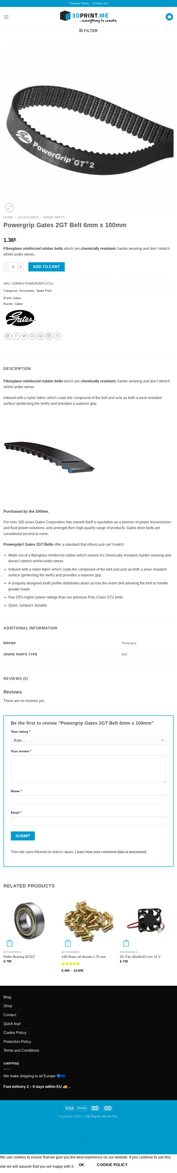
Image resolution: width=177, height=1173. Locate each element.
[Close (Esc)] (4, 1126)
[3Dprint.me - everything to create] (88, 16)
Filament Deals (79, 3)
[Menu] (6, 16)
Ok (82, 1165)
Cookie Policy (14, 1033)
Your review (21, 751)
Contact (9, 1015)
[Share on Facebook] (16, 336)
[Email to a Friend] (32, 336)
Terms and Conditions (21, 1050)
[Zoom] (9, 207)
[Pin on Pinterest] (41, 336)
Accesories (28, 217)
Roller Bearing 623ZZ (19, 957)
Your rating (20, 731)
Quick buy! (12, 1024)
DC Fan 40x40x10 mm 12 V (140, 957)
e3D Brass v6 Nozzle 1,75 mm (84, 957)
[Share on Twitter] (24, 336)
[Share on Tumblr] (57, 336)
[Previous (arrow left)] (4, 1146)
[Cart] (169, 17)
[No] (140, 1164)
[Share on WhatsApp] (8, 336)
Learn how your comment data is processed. (111, 852)
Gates (17, 298)
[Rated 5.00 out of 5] (71, 963)
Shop (7, 1006)
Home (8, 217)
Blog (7, 997)
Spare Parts (54, 217)
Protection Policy (17, 1042)
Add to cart (46, 267)
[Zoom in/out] (18, 1126)
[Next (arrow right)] (18, 1146)
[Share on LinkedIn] (49, 336)
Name (16, 791)
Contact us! (100, 3)
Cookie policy (112, 1165)
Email (16, 812)
